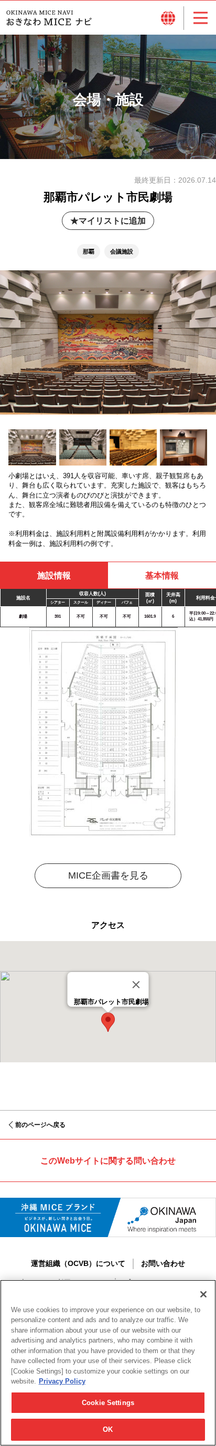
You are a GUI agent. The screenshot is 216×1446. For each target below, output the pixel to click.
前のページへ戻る (40, 1124)
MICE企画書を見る (108, 875)
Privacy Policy (62, 1381)
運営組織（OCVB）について (78, 1263)
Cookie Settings (108, 1403)
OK (108, 1429)
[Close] (136, 984)
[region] (108, 1363)
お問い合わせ (163, 1263)
